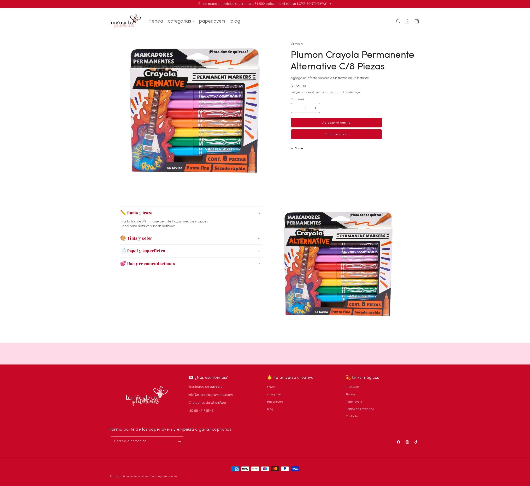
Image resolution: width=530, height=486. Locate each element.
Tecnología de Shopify (163, 476)
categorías (274, 394)
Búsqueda (352, 387)
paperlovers (275, 402)
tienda (271, 387)
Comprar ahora (336, 134)
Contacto (352, 416)
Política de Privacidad (360, 409)
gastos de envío (305, 92)
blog (270, 409)
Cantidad (297, 99)
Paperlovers (354, 402)
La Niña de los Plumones (135, 476)
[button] (180, 21)
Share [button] (299, 148)
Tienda (350, 394)
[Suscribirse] (179, 441)
